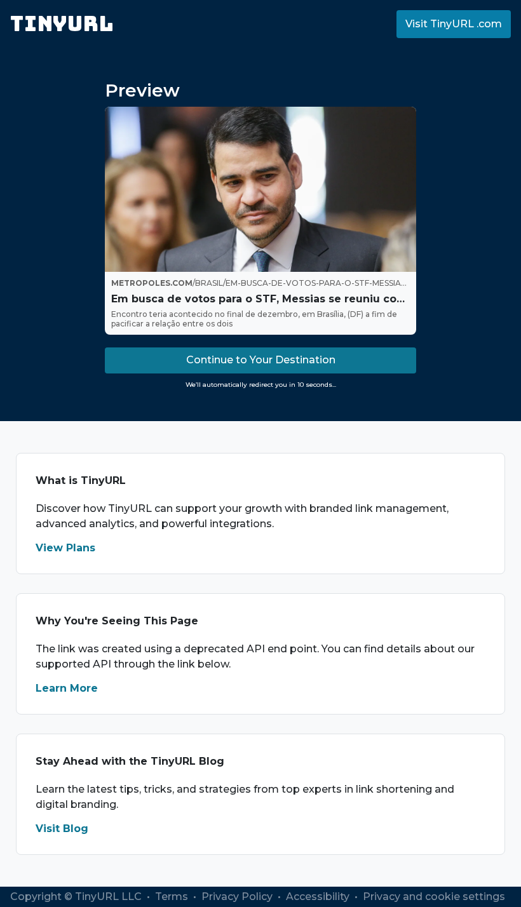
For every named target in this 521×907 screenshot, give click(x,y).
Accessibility (319, 896)
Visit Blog (62, 829)
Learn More (67, 688)
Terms (173, 896)
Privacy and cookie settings (434, 896)
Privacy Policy (238, 896)
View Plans (65, 548)
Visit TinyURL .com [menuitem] (453, 24)
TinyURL (62, 23)
